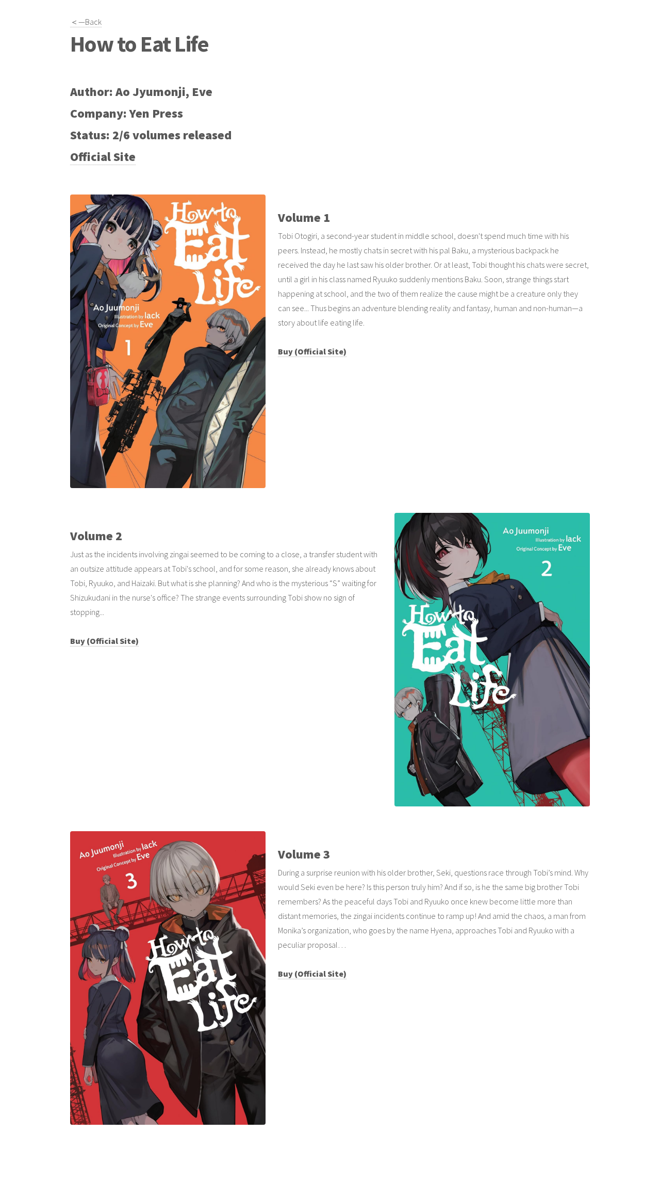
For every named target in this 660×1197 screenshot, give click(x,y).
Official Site (103, 157)
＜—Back (86, 22)
